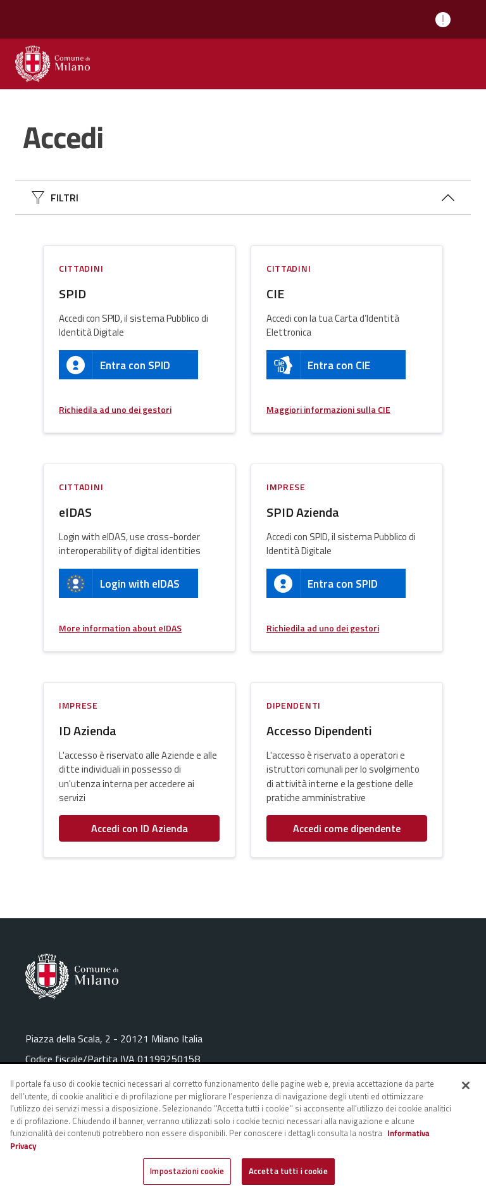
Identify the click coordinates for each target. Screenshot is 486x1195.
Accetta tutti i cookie (288, 1171)
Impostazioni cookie (186, 1171)
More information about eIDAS (120, 628)
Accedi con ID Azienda (139, 828)
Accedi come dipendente (347, 828)
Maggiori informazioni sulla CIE (328, 409)
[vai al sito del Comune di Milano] (113, 976)
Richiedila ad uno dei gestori (115, 409)
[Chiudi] (466, 1085)
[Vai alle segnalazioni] (445, 19)
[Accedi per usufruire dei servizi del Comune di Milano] (52, 64)
